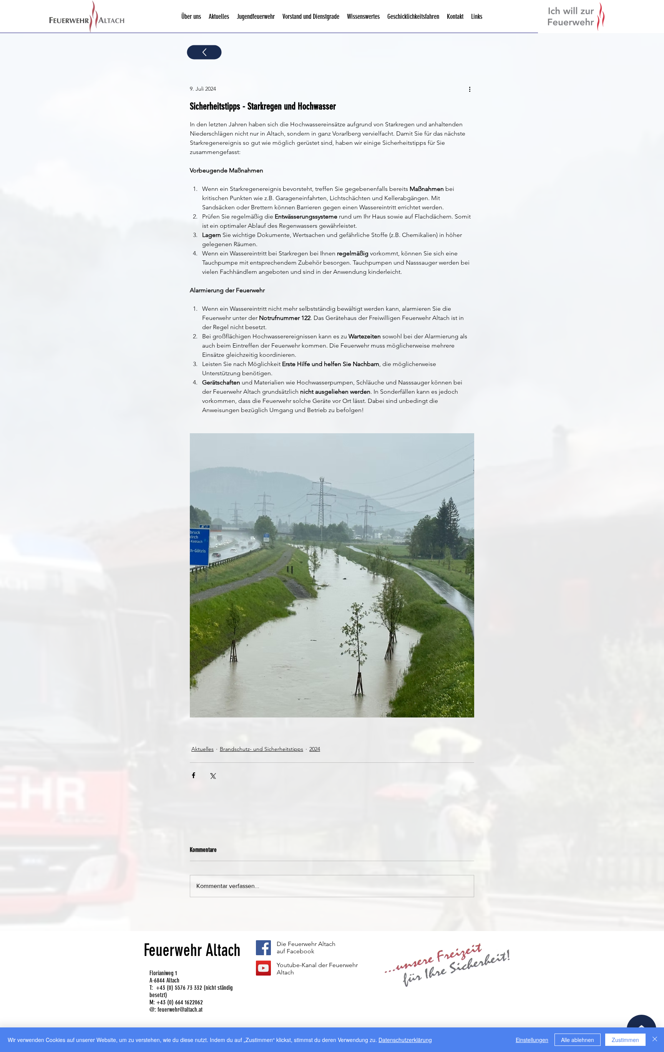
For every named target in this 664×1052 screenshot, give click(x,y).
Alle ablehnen (577, 1040)
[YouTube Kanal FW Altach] (263, 968)
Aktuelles (202, 749)
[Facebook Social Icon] (263, 947)
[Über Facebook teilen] (193, 775)
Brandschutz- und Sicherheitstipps (261, 749)
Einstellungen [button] (532, 1040)
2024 (314, 749)
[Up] (204, 52)
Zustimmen (625, 1040)
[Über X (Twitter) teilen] (212, 775)
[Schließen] (654, 1040)
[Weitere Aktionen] (469, 88)
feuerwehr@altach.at (180, 1009)
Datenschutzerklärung (405, 1040)
